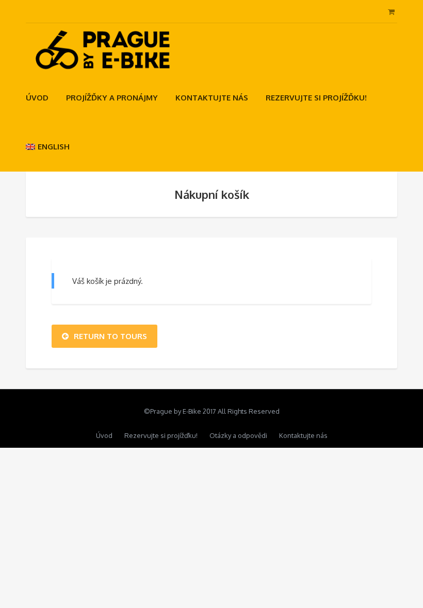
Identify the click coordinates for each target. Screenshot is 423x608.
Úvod (37, 98)
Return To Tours (110, 336)
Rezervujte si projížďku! (316, 98)
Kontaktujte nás (211, 98)
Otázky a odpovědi (238, 435)
